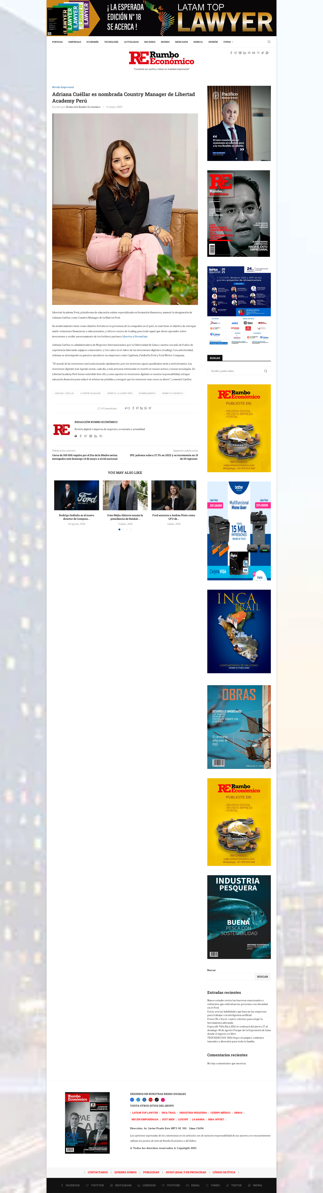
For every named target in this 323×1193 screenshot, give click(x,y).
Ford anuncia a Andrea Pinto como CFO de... (173, 517)
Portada (57, 41)
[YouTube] (151, 1100)
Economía (93, 41)
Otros (227, 41)
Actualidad (131, 41)
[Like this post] (128, 408)
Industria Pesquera (193, 1112)
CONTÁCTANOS (98, 1172)
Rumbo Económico (172, 393)
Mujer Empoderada (145, 1119)
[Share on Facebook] (133, 408)
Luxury (183, 1119)
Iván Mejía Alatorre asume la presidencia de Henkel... (125, 517)
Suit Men (168, 1119)
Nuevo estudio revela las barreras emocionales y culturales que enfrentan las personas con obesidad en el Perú (237, 1003)
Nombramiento (147, 393)
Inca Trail (169, 1112)
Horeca (198, 41)
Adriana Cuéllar (64, 393)
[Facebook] (132, 1100)
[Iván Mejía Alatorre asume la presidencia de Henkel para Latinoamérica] (125, 495)
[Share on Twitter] (137, 408)
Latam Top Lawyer (145, 1112)
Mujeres (149, 41)
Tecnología (111, 41)
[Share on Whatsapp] (145, 408)
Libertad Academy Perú (120, 393)
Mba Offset (216, 1119)
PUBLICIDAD (151, 1172)
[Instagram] (163, 1100)
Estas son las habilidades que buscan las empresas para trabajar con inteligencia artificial (237, 1013)
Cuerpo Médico (220, 1112)
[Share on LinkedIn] (141, 408)
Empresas (74, 41)
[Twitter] (138, 1100)
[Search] (269, 41)
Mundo (165, 41)
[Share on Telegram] (149, 408)
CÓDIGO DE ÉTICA (224, 1172)
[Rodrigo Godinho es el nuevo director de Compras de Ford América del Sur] (76, 495)
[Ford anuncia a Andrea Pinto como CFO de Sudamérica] (173, 495)
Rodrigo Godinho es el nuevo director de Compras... (76, 517)
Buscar (211, 970)
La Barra (198, 1119)
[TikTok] (157, 1100)
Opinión (213, 41)
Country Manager (90, 393)
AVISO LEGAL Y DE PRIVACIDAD (186, 1172)
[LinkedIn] (144, 1100)
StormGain (141, 336)
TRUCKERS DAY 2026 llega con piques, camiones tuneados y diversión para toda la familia (235, 1039)
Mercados (181, 41)
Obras (238, 1112)
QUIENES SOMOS (125, 1172)
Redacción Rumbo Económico (83, 107)
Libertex (127, 336)
